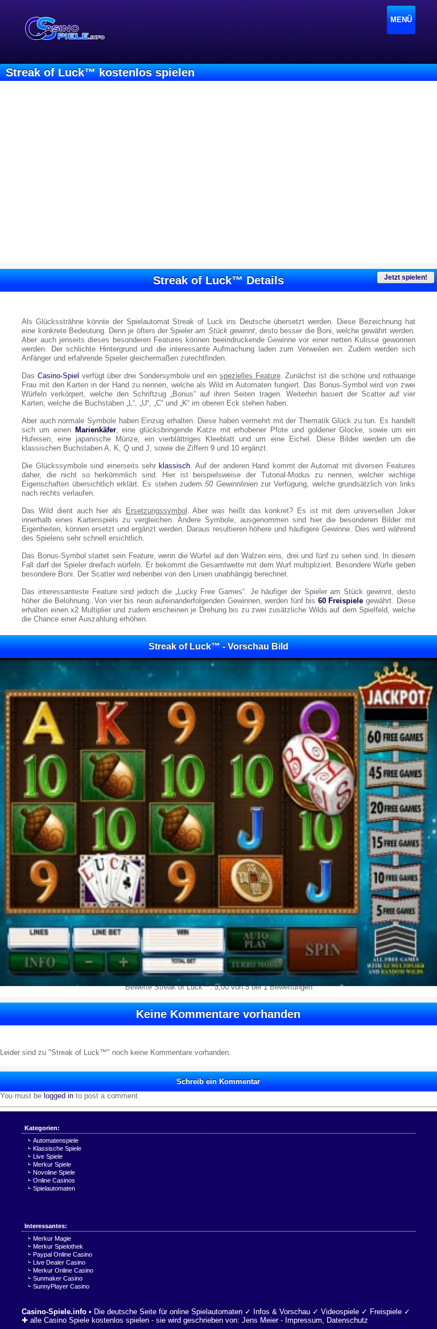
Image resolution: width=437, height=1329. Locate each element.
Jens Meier (260, 1320)
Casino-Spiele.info (54, 1311)
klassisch (174, 465)
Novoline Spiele (54, 1172)
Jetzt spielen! (405, 277)
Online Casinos (54, 1180)
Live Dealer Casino (59, 1262)
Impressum (303, 1320)
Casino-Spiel (58, 375)
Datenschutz (347, 1320)
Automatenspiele (56, 1140)
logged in (58, 1095)
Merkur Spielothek (58, 1246)
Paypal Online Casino (62, 1254)
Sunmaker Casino (58, 1278)
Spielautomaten (54, 1188)
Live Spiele (48, 1156)
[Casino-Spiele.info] (64, 28)
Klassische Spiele (57, 1148)
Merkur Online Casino (63, 1270)
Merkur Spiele (52, 1164)
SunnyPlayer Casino (61, 1286)
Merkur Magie (52, 1238)
